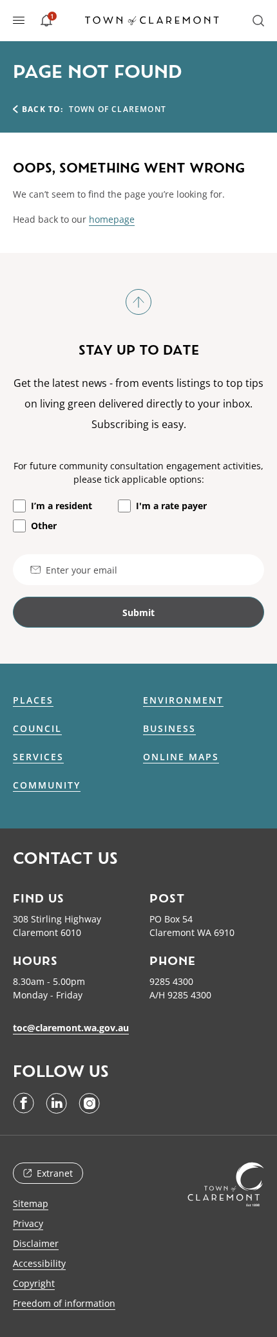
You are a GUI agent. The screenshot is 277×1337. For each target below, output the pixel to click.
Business (169, 728)
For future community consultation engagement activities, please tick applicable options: (138, 472)
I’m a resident (61, 506)
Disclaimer (36, 1243)
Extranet (55, 1173)
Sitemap (30, 1203)
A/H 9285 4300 (180, 995)
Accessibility (39, 1263)
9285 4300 (171, 981)
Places (33, 700)
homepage (112, 219)
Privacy (28, 1223)
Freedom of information (64, 1303)
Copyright (34, 1283)
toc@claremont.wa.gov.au (71, 1028)
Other (44, 525)
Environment (183, 700)
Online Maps (181, 757)
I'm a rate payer (171, 506)
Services (38, 757)
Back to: (43, 109)
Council (37, 728)
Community (47, 785)
